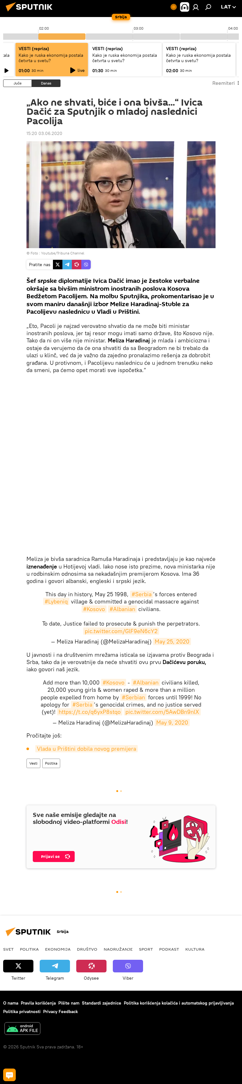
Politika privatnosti (22, 1011)
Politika (51, 763)
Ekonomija (58, 949)
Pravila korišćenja (38, 1003)
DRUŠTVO (87, 949)
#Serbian (133, 697)
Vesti (33, 763)
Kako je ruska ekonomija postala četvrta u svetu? (51, 57)
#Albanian (122, 609)
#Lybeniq (56, 601)
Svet (8, 949)
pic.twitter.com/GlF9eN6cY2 (121, 631)
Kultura (195, 949)
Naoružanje (118, 949)
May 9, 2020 (172, 722)
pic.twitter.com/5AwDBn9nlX (162, 711)
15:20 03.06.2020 (44, 133)
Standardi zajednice (101, 1003)
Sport (146, 949)
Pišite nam (68, 1003)
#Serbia (142, 594)
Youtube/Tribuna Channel (62, 253)
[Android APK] (22, 1029)
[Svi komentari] (9, 1075)
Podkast (169, 949)
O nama (10, 1003)
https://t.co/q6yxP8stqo (90, 711)
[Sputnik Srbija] (31, 12)
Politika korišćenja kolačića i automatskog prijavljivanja (179, 1003)
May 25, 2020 (172, 641)
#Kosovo (94, 609)
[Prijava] (195, 7)
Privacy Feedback (60, 1011)
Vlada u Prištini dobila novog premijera (86, 748)
